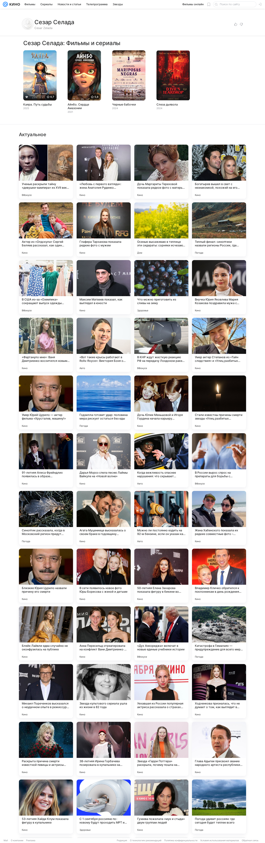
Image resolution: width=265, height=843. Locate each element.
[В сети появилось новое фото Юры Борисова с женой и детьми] (104, 576)
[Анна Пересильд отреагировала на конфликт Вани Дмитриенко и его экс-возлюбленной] (104, 633)
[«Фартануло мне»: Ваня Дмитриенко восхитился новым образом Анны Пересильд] (46, 345)
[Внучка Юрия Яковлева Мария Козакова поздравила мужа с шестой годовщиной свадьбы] (219, 287)
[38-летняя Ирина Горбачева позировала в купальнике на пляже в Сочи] (104, 749)
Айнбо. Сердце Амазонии (78, 106)
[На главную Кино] (14, 4)
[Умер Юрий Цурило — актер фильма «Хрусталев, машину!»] (46, 403)
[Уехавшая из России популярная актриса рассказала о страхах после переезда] (161, 691)
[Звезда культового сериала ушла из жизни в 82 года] (104, 691)
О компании (17, 840)
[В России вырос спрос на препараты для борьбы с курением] (219, 460)
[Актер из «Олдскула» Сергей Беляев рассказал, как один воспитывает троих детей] (46, 229)
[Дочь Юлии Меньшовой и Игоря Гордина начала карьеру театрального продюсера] (161, 403)
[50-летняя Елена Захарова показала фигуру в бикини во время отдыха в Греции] (161, 576)
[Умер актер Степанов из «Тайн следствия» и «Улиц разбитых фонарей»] (219, 345)
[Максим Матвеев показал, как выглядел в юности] (104, 287)
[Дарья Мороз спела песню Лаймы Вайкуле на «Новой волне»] (104, 460)
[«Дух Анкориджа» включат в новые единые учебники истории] (161, 633)
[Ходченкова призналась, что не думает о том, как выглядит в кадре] (219, 691)
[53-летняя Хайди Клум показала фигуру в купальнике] (46, 807)
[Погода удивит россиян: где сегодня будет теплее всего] (219, 807)
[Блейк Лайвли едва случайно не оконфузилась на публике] (46, 633)
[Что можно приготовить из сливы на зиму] (161, 287)
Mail (6, 840)
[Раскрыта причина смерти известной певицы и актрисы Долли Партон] (46, 749)
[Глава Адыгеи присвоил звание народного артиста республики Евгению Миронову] (219, 749)
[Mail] (5, 4)
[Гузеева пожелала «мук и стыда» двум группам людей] (161, 807)
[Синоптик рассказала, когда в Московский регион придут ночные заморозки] (46, 518)
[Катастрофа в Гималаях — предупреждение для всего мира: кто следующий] (219, 633)
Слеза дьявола (167, 104)
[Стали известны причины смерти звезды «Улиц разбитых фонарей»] (219, 403)
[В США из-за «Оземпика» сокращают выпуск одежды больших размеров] (46, 287)
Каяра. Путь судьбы (37, 104)
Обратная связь (250, 840)
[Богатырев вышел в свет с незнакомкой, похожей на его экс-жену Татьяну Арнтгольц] (219, 172)
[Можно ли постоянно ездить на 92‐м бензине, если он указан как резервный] (161, 518)
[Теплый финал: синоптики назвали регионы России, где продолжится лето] (219, 229)
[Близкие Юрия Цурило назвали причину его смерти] (46, 576)
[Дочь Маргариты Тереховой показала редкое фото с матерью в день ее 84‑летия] (161, 172)
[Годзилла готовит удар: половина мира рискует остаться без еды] (104, 403)
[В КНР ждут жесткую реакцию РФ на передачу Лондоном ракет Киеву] (161, 345)
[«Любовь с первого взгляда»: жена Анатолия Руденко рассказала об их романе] (104, 172)
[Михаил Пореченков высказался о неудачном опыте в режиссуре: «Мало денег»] (46, 691)
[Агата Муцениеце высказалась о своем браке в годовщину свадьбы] (104, 518)
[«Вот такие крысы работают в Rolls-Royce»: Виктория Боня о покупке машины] (104, 345)
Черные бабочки (124, 104)
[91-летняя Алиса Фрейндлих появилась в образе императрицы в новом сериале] (46, 460)
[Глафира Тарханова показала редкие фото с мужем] (104, 229)
